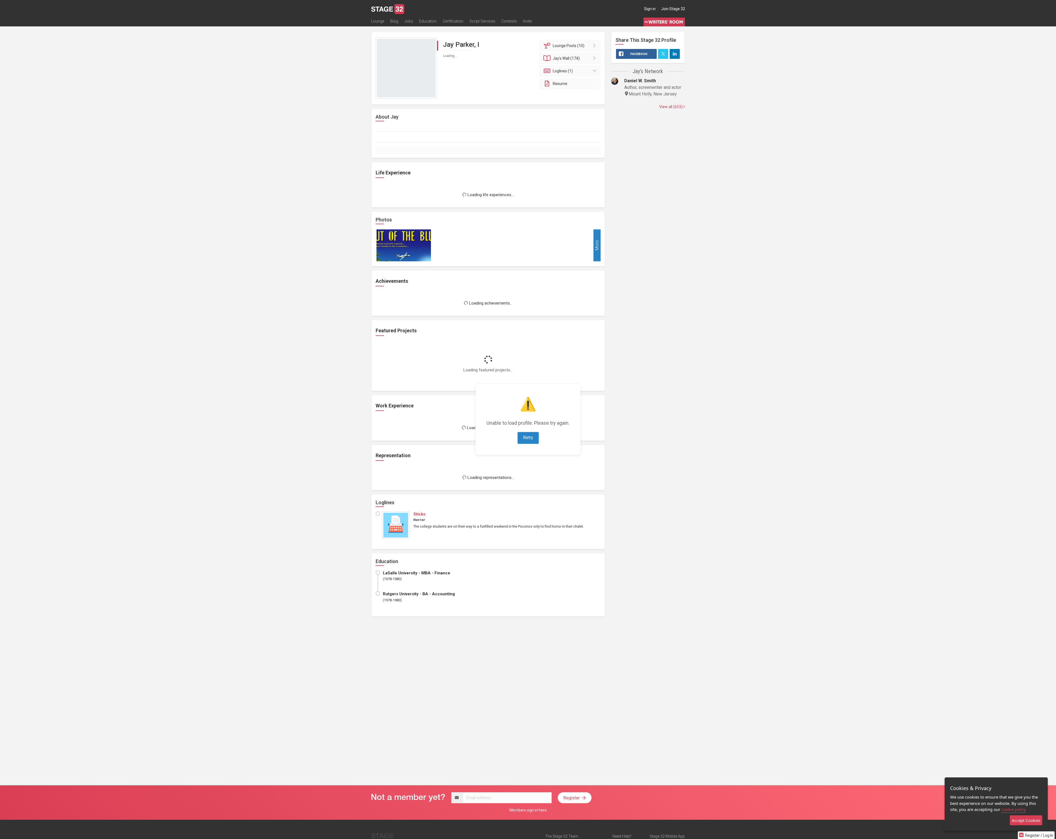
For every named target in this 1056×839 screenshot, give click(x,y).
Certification (453, 21)
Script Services (482, 21)
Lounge (377, 21)
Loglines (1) (563, 71)
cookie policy (1013, 809)
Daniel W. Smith (640, 80)
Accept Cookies (1026, 820)
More (597, 245)
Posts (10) (568, 45)
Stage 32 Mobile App (667, 836)
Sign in (650, 9)
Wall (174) (566, 58)
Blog (394, 21)
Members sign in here (528, 810)
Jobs (408, 21)
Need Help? (621, 836)
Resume (560, 83)
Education (428, 21)
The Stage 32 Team (561, 836)
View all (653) (671, 107)
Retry (528, 437)
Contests (509, 21)
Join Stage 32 (673, 9)
